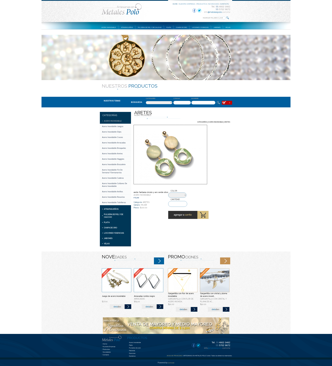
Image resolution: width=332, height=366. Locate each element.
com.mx (226, 12)
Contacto (106, 355)
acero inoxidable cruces (112, 137)
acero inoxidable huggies (113, 159)
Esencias (132, 353)
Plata (131, 345)
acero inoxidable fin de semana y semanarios (112, 171)
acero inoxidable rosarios (113, 197)
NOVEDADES (213, 4)
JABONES (216, 27)
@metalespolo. (215, 12)
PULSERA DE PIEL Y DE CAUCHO (149, 27)
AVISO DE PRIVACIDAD (174, 356)
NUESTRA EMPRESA (187, 4)
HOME (175, 4)
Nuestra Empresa (109, 346)
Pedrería (132, 351)
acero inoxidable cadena (113, 178)
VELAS (227, 27)
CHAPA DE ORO (181, 27)
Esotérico (132, 356)
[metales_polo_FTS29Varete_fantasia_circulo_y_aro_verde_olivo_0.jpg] (170, 154)
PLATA (168, 27)
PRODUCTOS (201, 4)
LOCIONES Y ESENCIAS (200, 27)
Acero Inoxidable (135, 342)
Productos (106, 349)
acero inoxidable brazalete (114, 164)
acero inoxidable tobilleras (114, 202)
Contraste (171, 363)
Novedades (107, 352)
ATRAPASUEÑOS (127, 27)
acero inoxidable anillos (112, 191)
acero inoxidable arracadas (114, 142)
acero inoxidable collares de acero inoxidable (114, 184)
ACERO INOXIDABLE (108, 27)
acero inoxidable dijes (111, 132)
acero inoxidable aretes (112, 153)
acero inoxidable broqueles (114, 148)
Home (105, 344)
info (206, 12)
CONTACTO (224, 4)
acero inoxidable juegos (112, 126)
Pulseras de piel (135, 348)
